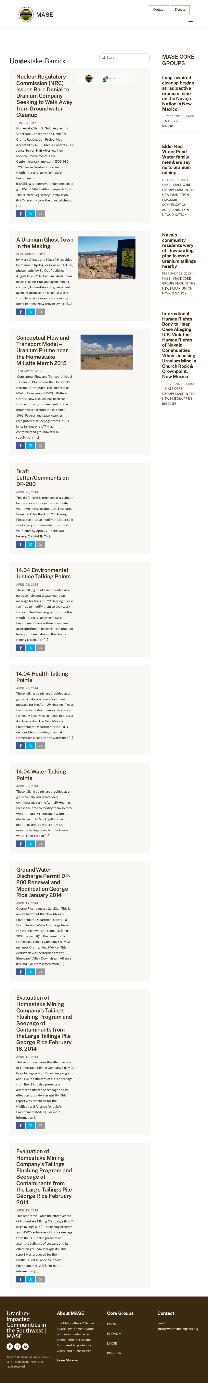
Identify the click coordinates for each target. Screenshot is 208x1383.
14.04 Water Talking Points (41, 774)
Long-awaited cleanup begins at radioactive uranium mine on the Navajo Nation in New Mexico (178, 93)
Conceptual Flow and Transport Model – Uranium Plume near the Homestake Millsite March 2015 (42, 350)
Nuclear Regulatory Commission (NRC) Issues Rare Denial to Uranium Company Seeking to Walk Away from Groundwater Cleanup (44, 95)
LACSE (112, 1343)
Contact (159, 9)
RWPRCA (114, 1353)
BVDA (111, 1324)
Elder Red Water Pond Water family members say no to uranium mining (176, 159)
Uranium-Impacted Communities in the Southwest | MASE (26, 1325)
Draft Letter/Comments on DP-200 (42, 477)
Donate (180, 9)
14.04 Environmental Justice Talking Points (43, 573)
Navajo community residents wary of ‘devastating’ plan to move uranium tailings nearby (179, 250)
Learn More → (67, 1360)
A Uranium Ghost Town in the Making (45, 242)
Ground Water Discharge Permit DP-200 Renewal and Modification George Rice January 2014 (43, 882)
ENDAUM (114, 1333)
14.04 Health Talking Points (42, 676)
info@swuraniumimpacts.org (177, 1328)
